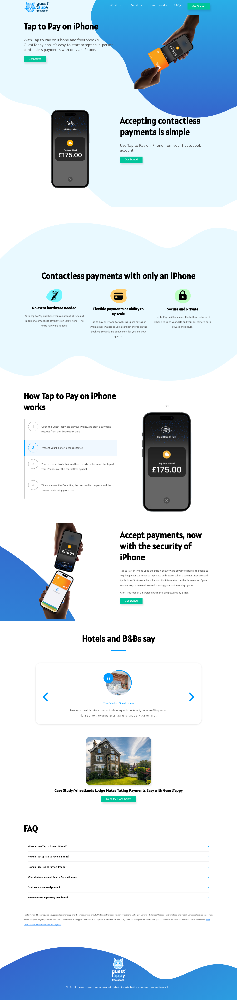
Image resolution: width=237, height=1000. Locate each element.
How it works (158, 5)
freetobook (114, 987)
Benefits (136, 5)
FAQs (177, 5)
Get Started (198, 6)
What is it (117, 5)
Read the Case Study (118, 799)
